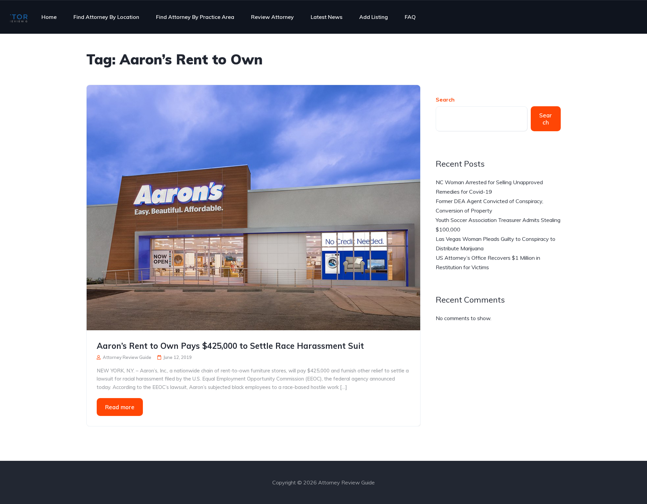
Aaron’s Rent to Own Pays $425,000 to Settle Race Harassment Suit (230, 346)
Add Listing (373, 16)
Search (445, 99)
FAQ (410, 16)
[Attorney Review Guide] (18, 17)
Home (49, 16)
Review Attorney (272, 16)
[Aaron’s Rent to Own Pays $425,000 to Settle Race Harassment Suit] (253, 206)
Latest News (326, 16)
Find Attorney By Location (106, 16)
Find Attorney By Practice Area (195, 16)
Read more (119, 407)
